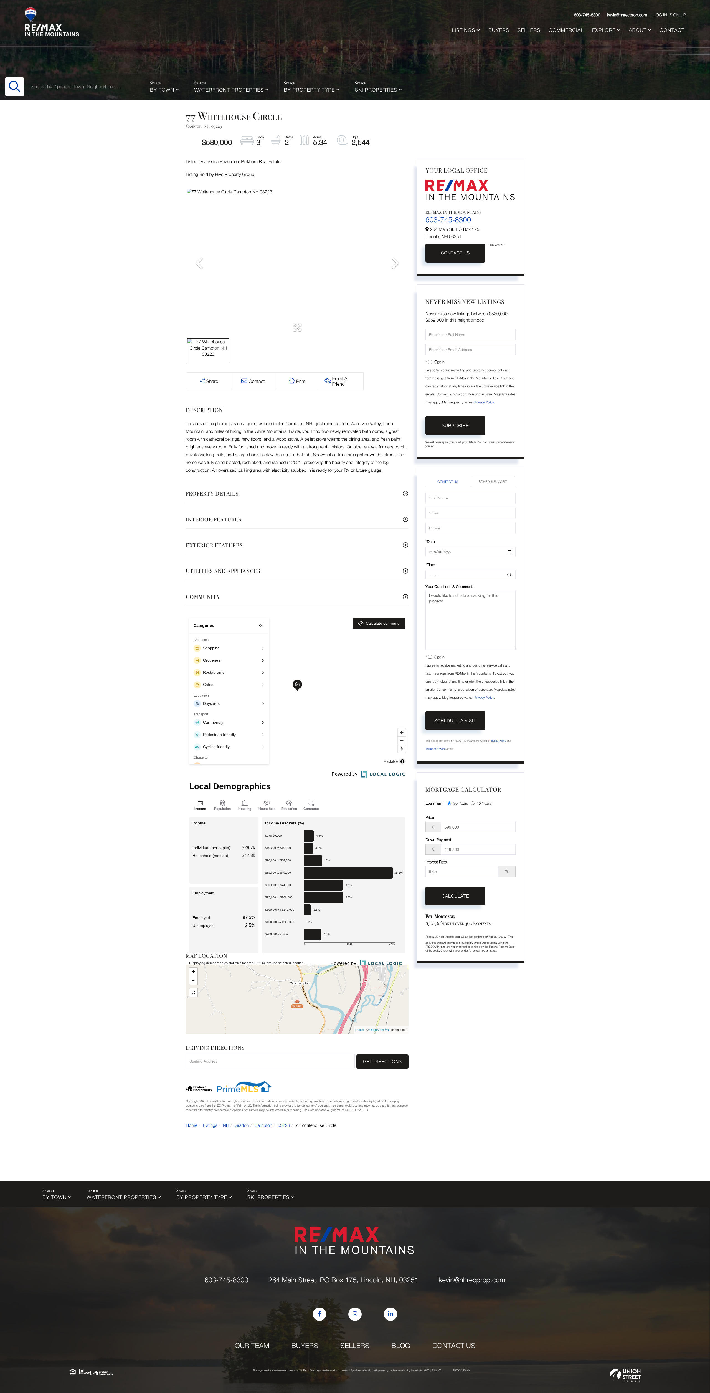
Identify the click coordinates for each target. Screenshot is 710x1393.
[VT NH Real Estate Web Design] (625, 1375)
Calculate (455, 896)
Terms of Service (435, 749)
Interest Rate (436, 861)
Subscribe (455, 425)
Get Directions (382, 1061)
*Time (430, 564)
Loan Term (434, 803)
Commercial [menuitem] (566, 30)
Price (429, 817)
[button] (14, 86)
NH (226, 1125)
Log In (660, 14)
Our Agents (497, 245)
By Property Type (309, 90)
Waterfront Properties (229, 90)
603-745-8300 (587, 14)
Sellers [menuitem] (529, 30)
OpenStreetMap (379, 1030)
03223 (284, 1125)
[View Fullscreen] (193, 992)
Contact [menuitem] (672, 30)
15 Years (483, 803)
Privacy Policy (484, 402)
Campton (263, 1125)
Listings (210, 1125)
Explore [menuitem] (604, 30)
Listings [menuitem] (463, 30)
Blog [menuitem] (401, 1346)
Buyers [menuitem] (498, 30)
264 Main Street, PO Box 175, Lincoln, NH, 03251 (343, 1280)
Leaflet (359, 1030)
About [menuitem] (637, 30)
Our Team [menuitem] (252, 1346)
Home (191, 1125)
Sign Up (678, 14)
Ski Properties (376, 90)
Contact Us (455, 253)
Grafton (242, 1125)
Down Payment (438, 839)
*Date (430, 541)
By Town (162, 90)
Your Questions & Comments (449, 586)
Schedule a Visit (493, 482)
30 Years (460, 803)
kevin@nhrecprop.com (627, 14)
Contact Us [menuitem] (453, 1346)
